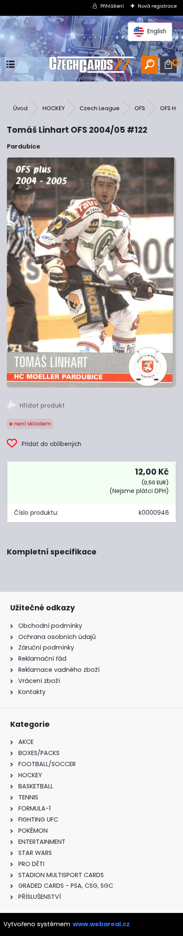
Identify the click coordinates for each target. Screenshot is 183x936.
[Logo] (91, 65)
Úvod (20, 108)
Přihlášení (112, 6)
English (156, 31)
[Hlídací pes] (91, 406)
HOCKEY (54, 108)
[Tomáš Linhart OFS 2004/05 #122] (91, 272)
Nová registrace (157, 6)
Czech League (100, 108)
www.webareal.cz (101, 924)
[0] (168, 64)
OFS (139, 108)
